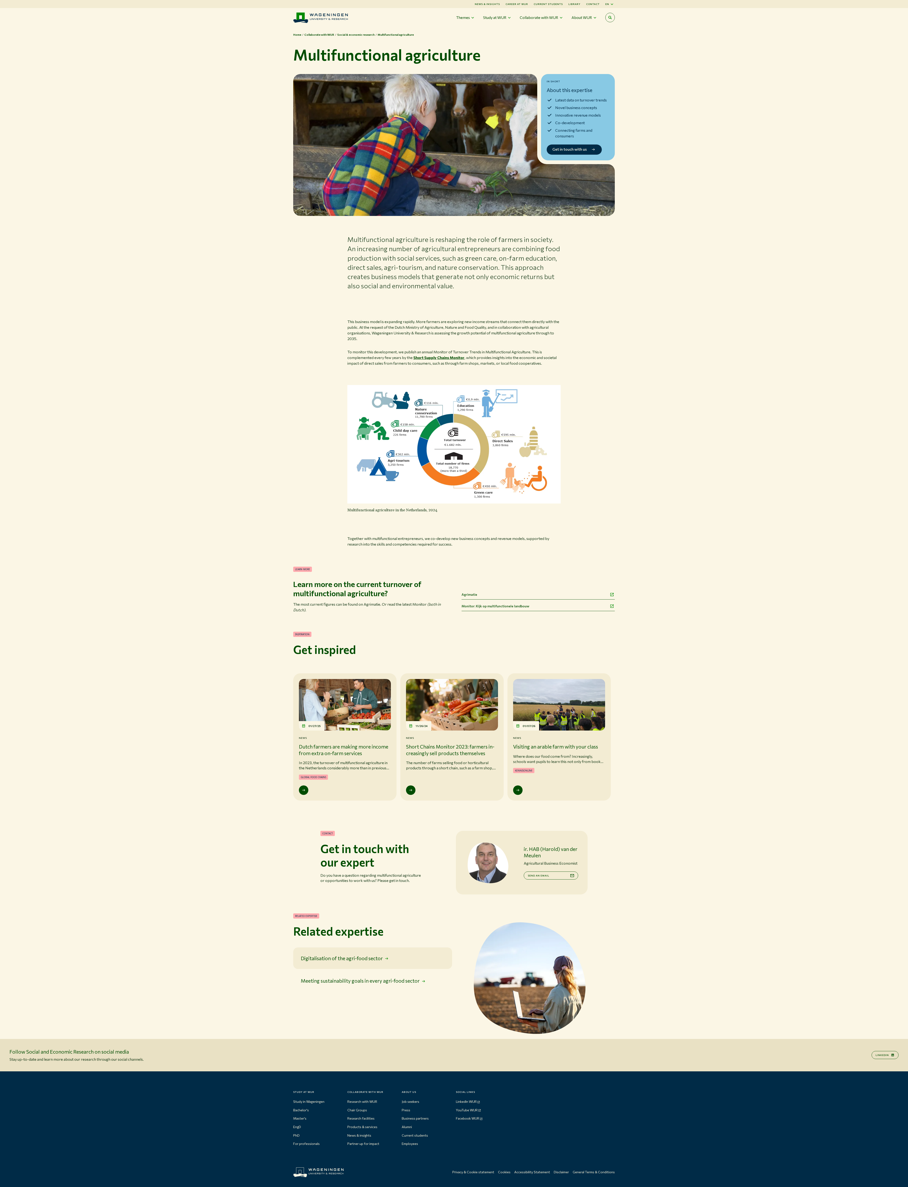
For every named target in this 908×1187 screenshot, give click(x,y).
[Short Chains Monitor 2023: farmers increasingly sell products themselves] (410, 790)
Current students (548, 4)
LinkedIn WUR (466, 1101)
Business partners (415, 1118)
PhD (296, 1135)
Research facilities (361, 1118)
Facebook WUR (467, 1118)
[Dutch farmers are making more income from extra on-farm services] (303, 790)
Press (406, 1110)
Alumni (407, 1127)
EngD (297, 1127)
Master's (299, 1118)
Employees (410, 1144)
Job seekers (410, 1101)
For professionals (306, 1144)
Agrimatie (469, 594)
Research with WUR (362, 1101)
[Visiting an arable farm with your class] (518, 790)
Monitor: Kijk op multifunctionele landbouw (495, 606)
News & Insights (487, 4)
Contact (593, 4)
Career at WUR (517, 4)
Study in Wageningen (308, 1101)
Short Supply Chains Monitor (438, 357)
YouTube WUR (467, 1110)
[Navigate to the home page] (320, 17)
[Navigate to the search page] (610, 17)
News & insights (359, 1135)
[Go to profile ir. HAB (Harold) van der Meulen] (487, 862)
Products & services (362, 1127)
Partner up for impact (363, 1144)
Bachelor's (301, 1110)
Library (574, 4)
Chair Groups (357, 1110)
